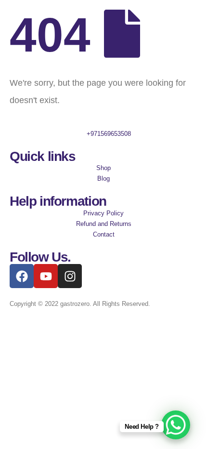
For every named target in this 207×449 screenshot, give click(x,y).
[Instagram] (70, 276)
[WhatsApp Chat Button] (175, 424)
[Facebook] (22, 276)
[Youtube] (46, 276)
